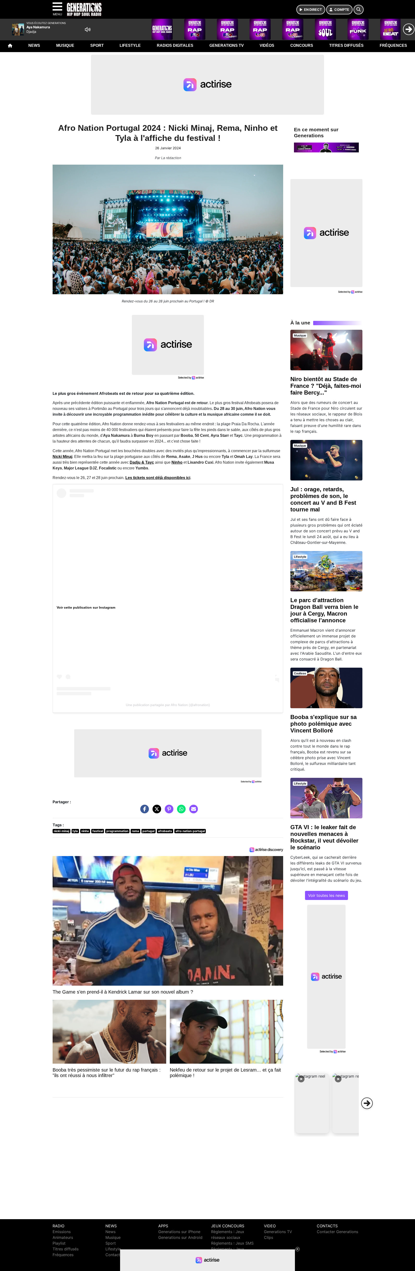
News (34, 45)
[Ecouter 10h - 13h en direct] (326, 147)
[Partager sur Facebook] (143, 811)
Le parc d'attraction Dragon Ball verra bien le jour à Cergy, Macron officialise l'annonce (324, 610)
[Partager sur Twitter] (155, 811)
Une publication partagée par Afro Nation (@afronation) (168, 705)
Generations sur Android (180, 1237)
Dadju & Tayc (142, 462)
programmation (117, 831)
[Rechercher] (359, 9)
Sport (97, 45)
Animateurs (63, 1237)
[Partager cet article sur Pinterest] (167, 811)
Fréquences (393, 45)
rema (135, 831)
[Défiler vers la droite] (367, 1103)
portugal (148, 831)
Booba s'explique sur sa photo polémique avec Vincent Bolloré (323, 724)
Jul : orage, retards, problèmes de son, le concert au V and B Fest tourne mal (323, 499)
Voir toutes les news (326, 895)
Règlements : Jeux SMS (232, 1243)
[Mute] (87, 29)
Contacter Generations (337, 1231)
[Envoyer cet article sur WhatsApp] (180, 811)
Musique (65, 45)
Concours (301, 45)
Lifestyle (130, 45)
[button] (312, 1103)
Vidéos (267, 45)
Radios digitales (175, 45)
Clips (268, 1237)
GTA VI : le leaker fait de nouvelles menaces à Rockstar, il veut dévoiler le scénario (324, 837)
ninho (85, 831)
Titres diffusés (346, 45)
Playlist (59, 1243)
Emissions (62, 1231)
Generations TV (226, 45)
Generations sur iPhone (179, 1231)
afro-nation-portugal (190, 831)
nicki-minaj (61, 831)
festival (97, 831)
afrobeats (165, 831)
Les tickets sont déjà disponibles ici (157, 478)
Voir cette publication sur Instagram (86, 607)
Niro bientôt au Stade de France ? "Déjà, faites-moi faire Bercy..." (325, 386)
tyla (75, 831)
